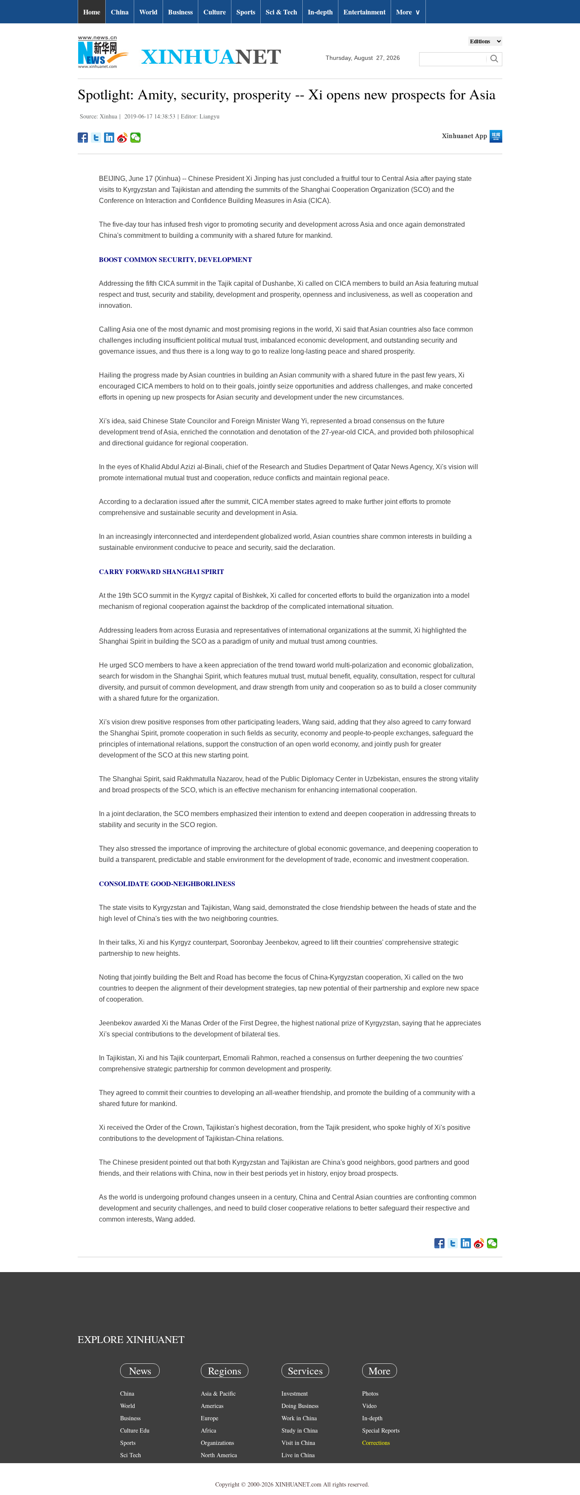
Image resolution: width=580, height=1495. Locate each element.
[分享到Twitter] (96, 137)
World (148, 12)
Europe (209, 1418)
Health (128, 1467)
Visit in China (298, 1443)
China (120, 12)
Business (180, 12)
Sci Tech (130, 1455)
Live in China (298, 1455)
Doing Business (300, 1406)
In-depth (320, 12)
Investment (295, 1393)
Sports (246, 12)
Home (91, 12)
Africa (208, 1430)
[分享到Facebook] (83, 137)
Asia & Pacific (218, 1393)
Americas (212, 1406)
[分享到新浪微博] (122, 137)
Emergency (295, 1467)
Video (369, 1406)
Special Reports (381, 1430)
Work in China (299, 1418)
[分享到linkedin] (109, 137)
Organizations (217, 1443)
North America (219, 1455)
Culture (214, 12)
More (408, 12)
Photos (370, 1393)
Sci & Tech (281, 12)
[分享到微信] (135, 137)
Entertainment (364, 12)
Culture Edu (134, 1430)
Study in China (300, 1430)
